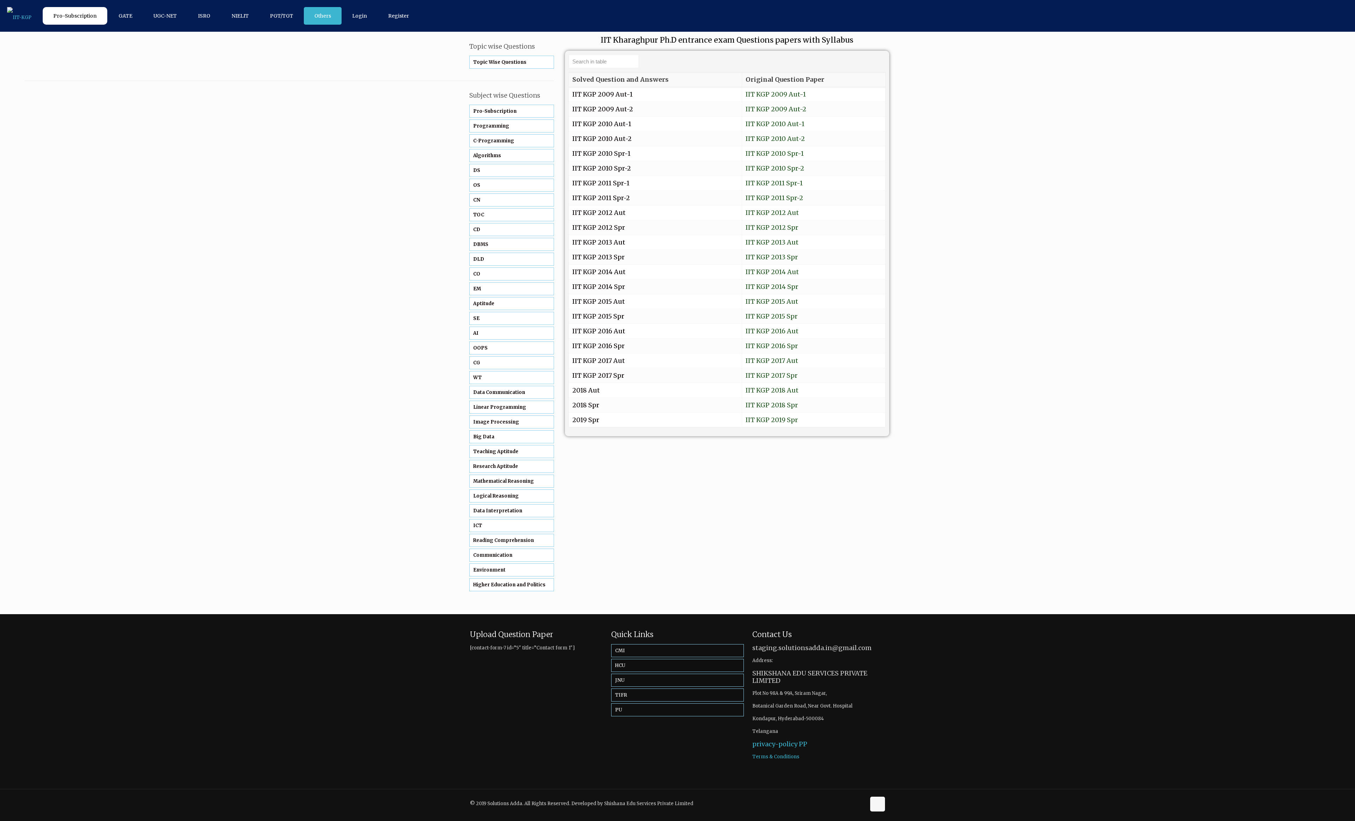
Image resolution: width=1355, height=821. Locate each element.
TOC (478, 215)
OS (476, 185)
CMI (620, 651)
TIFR (621, 695)
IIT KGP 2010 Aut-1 (775, 124)
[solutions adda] (19, 16)
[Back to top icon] (877, 804)
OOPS (480, 348)
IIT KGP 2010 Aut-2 (775, 139)
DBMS (480, 244)
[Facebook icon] (853, 803)
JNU (620, 680)
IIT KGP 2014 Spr (772, 287)
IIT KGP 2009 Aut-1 (776, 94)
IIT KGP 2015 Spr (771, 316)
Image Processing (496, 422)
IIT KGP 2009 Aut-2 (776, 109)
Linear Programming (499, 407)
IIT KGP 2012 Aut (772, 213)
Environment (489, 570)
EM (477, 289)
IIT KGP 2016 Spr (772, 346)
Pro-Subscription (495, 111)
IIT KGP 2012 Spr (772, 227)
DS (476, 170)
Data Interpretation (497, 511)
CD (476, 230)
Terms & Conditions (775, 757)
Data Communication (499, 392)
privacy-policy (774, 744)
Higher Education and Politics (509, 585)
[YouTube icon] (860, 803)
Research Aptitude (495, 466)
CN (476, 200)
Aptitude (483, 304)
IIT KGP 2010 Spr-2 (775, 168)
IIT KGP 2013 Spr (772, 257)
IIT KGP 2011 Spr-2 (774, 198)
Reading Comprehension (503, 540)
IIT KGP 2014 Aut (772, 272)
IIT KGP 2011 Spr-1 (774, 183)
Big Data (483, 437)
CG (476, 363)
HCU (620, 665)
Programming (491, 126)
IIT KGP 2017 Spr (771, 375)
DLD (478, 259)
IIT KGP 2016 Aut (772, 331)
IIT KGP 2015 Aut (772, 301)
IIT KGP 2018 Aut (772, 390)
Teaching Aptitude (495, 452)
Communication (492, 555)
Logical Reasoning (496, 496)
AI (475, 333)
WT (477, 378)
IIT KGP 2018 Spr (772, 405)
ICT (477, 526)
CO (476, 274)
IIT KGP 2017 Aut (772, 361)
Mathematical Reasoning (503, 481)
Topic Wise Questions (499, 62)
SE (476, 318)
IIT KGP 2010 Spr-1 (775, 153)
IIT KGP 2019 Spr (772, 420)
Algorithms (487, 156)
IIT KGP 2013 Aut (772, 242)
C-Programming (493, 141)
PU (618, 710)
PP (803, 744)
